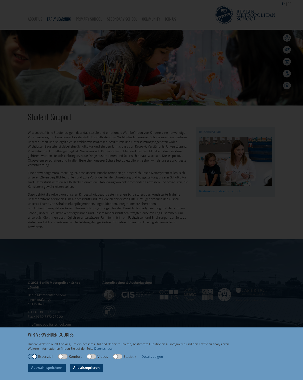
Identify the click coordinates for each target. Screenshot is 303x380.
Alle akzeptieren (86, 367)
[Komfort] (63, 356)
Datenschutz (103, 348)
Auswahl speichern (46, 367)
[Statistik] (117, 356)
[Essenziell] (32, 356)
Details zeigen (152, 356)
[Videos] (91, 356)
